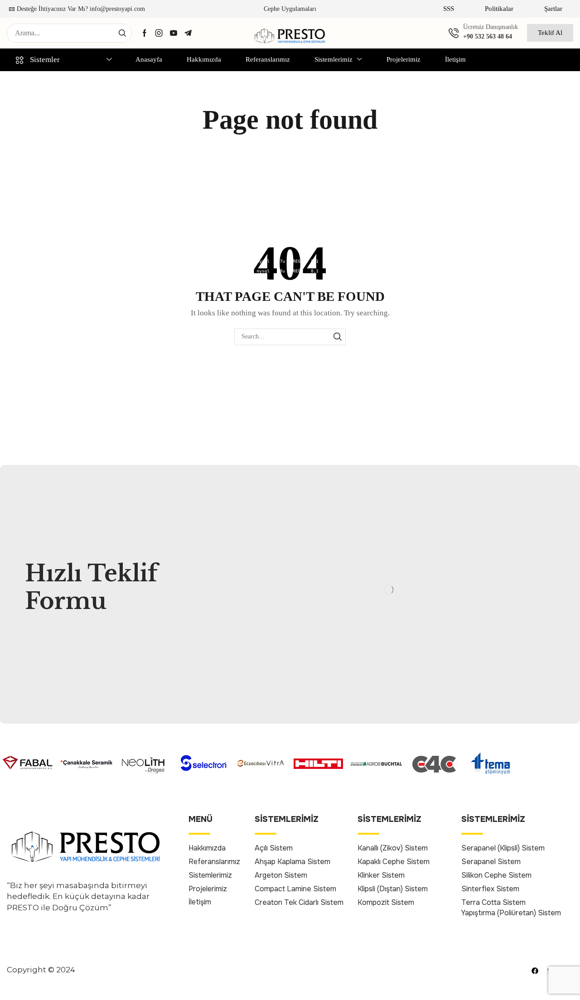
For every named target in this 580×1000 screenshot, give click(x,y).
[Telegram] (188, 33)
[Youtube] (173, 33)
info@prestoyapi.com (117, 8)
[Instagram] (159, 33)
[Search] (122, 33)
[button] (448, 9)
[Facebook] (144, 33)
